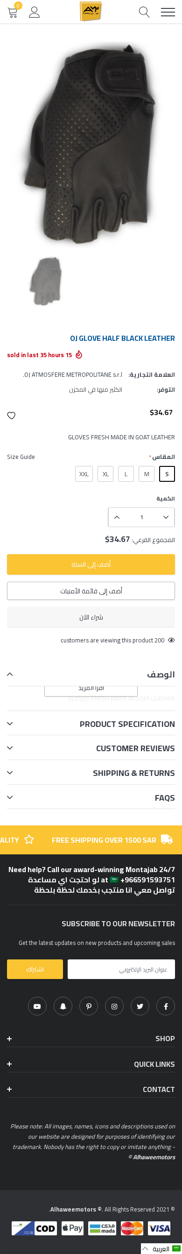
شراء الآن (91, 617)
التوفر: (166, 389)
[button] (11, 415)
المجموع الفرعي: (153, 540)
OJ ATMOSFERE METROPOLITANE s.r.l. (72, 374)
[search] (144, 11)
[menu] (168, 12)
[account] (34, 11)
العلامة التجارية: (151, 374)
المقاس (161, 456)
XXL (84, 473)
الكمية (165, 498)
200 (159, 640)
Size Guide (21, 456)
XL (106, 473)
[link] (165, 1006)
